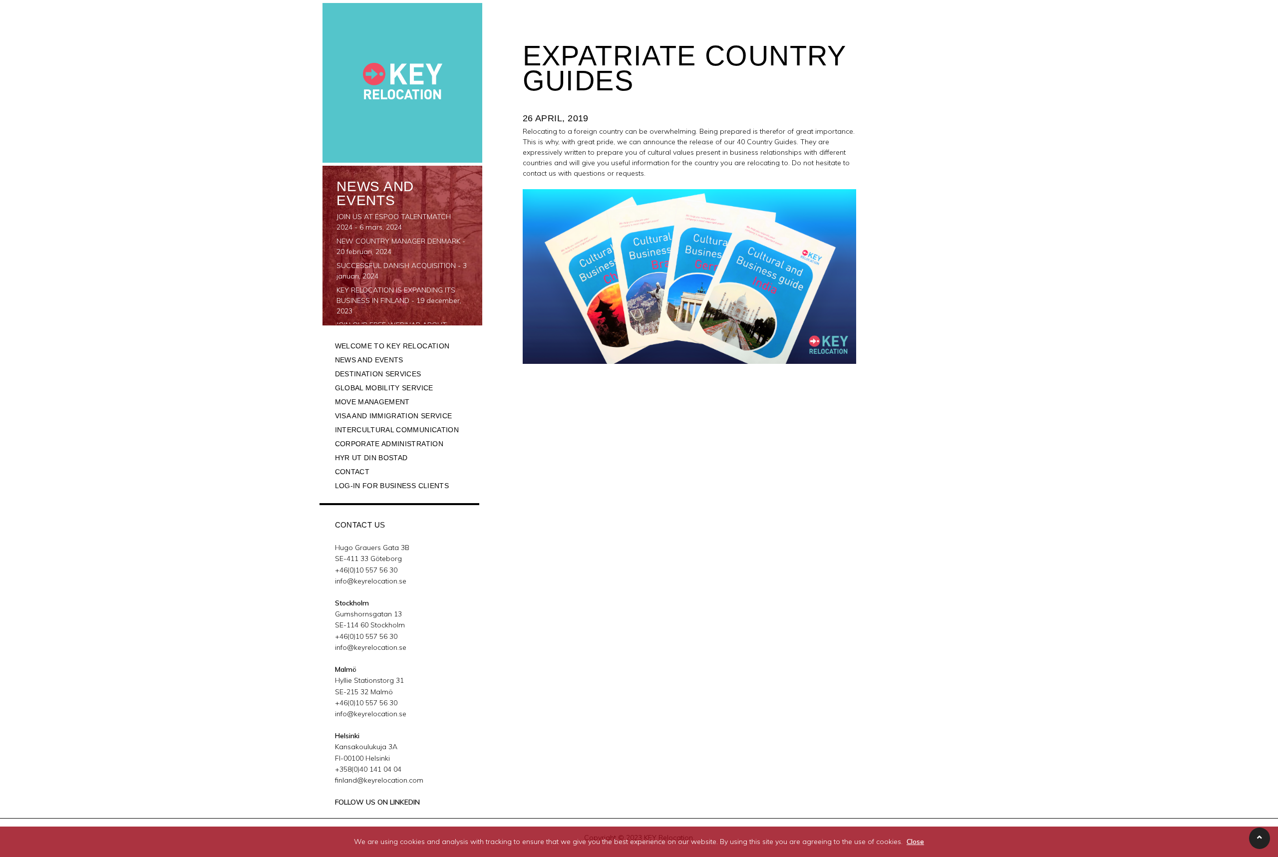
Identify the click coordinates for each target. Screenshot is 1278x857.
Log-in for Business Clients (392, 486)
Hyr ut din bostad (371, 458)
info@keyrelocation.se (370, 580)
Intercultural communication (397, 430)
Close (915, 841)
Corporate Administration (389, 444)
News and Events (369, 360)
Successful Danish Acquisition (396, 265)
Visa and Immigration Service (393, 416)
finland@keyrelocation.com (379, 780)
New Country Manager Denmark (398, 241)
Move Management (372, 402)
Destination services (378, 374)
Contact (352, 472)
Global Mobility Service (384, 388)
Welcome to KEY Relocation (392, 346)
